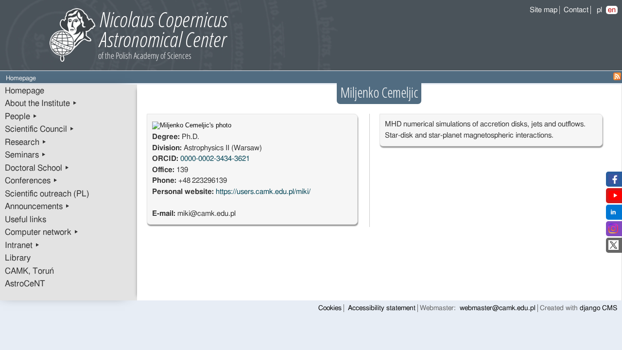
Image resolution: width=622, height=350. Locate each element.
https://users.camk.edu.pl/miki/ (263, 191)
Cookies (330, 308)
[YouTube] (615, 198)
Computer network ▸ (42, 232)
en (612, 10)
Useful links (25, 220)
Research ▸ (26, 142)
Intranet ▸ (22, 245)
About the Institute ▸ (41, 103)
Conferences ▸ (31, 181)
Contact (576, 10)
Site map (543, 10)
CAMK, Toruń (29, 271)
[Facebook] (613, 181)
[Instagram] (613, 231)
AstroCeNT (25, 284)
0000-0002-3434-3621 (215, 158)
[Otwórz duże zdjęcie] (191, 125)
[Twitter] (613, 247)
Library (18, 258)
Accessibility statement (381, 308)
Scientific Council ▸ (39, 129)
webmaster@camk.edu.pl (498, 308)
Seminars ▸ (25, 155)
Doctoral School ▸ (37, 168)
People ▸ (21, 117)
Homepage (24, 91)
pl (599, 10)
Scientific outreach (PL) (47, 194)
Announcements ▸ (37, 206)
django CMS (598, 308)
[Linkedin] (613, 214)
